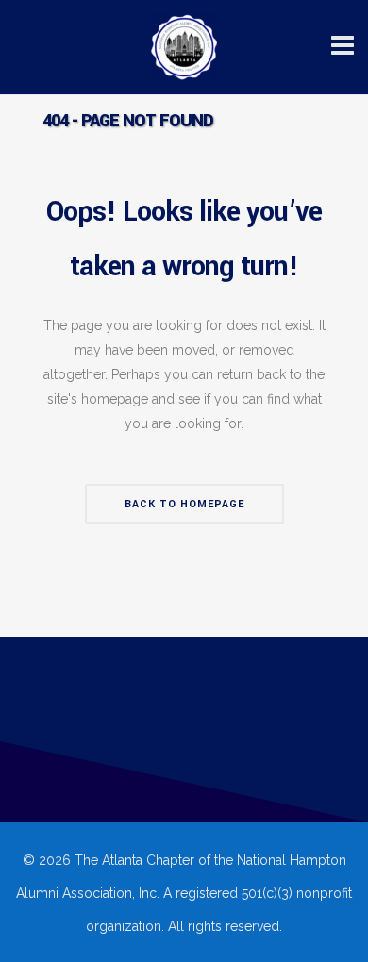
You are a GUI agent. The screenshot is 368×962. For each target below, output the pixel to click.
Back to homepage (184, 504)
